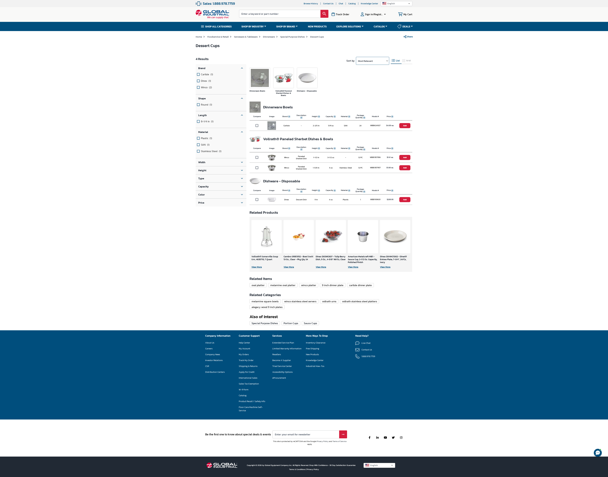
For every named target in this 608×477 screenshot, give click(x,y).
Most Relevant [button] (365, 61)
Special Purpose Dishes (292, 36)
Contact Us (328, 3)
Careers (208, 348)
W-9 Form (243, 389)
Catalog (352, 3)
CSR (207, 366)
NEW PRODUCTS (317, 26)
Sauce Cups (310, 323)
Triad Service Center (282, 366)
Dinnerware (269, 36)
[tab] (396, 60)
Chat (341, 3)
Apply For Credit (246, 372)
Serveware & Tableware (246, 36)
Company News (212, 354)
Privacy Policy (323, 441)
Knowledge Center (369, 3)
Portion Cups (291, 323)
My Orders (244, 354)
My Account (244, 348)
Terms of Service (339, 441)
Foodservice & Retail (218, 36)
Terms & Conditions (297, 469)
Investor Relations (214, 360)
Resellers (276, 354)
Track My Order (246, 360)
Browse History (311, 3)
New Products (312, 354)
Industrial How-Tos (315, 366)
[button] (396, 3)
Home (199, 36)
